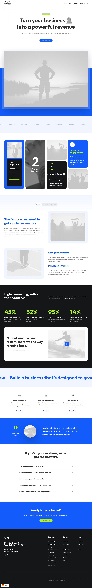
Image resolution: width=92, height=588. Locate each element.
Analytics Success (52, 549)
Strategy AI (51, 547)
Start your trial (46, 40)
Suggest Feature (67, 552)
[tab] (46, 466)
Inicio (65, 3)
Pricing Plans (66, 541)
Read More (19, 410)
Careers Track (51, 565)
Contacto (82, 3)
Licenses (80, 547)
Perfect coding (72, 400)
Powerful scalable (19, 400)
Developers (66, 557)
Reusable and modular (46, 400)
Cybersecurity (51, 560)
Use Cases (65, 547)
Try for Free (66, 544)
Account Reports (52, 563)
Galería (76, 3)
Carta (70, 3)
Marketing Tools (52, 544)
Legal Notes (80, 544)
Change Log (80, 541)
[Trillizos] (7, 3)
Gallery (64, 560)
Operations (51, 552)
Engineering (51, 555)
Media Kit (65, 555)
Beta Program (66, 549)
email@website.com (11, 551)
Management (51, 541)
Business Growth (52, 557)
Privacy (79, 549)
